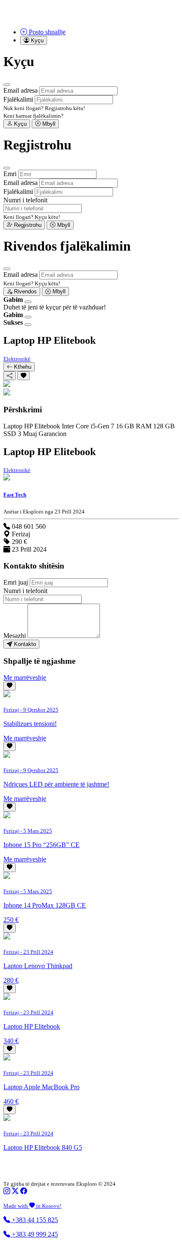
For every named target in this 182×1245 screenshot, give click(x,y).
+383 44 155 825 (34, 1219)
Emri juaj (15, 582)
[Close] (6, 84)
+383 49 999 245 (34, 1234)
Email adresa (20, 90)
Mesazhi (14, 635)
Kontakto (24, 644)
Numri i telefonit (25, 200)
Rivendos (24, 291)
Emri (10, 173)
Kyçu (19, 124)
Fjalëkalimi (18, 99)
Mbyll (48, 124)
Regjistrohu (26, 225)
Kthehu (21, 367)
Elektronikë (16, 359)
